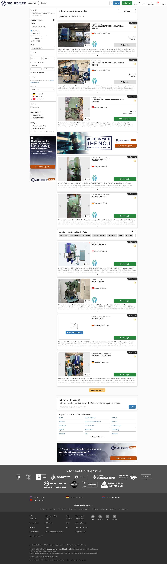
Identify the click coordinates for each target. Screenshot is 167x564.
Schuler (36, 41)
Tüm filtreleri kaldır (77, 16)
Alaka (127, 11)
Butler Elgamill (90, 418)
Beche (61, 418)
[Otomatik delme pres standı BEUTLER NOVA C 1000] (74, 364)
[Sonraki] (88, 35)
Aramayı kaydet (98, 390)
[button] (164, 3)
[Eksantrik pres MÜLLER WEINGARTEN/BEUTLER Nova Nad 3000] (74, 35)
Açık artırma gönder (125, 146)
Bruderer (62, 433)
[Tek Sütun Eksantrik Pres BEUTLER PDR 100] (74, 169)
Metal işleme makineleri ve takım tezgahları (43, 14)
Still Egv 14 (72, 509)
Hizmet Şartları (76, 560)
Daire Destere (90, 426)
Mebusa (115, 433)
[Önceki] (60, 35)
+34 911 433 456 (39, 500)
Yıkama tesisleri (84, 509)
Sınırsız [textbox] (35, 90)
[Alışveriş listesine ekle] (135, 26)
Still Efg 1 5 (61, 509)
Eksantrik (111, 235)
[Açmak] (97, 55)
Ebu (120, 235)
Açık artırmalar (38, 118)
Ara (117, 3)
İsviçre (38, 96)
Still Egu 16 (43, 509)
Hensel (114, 418)
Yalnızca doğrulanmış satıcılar (43, 131)
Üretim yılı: (33, 66)
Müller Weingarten (40, 36)
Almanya (39, 94)
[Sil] (111, 3)
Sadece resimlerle (39, 126)
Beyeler (61, 429)
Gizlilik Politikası (65, 560)
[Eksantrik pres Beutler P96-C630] (74, 254)
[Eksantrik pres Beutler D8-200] (74, 291)
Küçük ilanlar (38, 115)
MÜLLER (36, 33)
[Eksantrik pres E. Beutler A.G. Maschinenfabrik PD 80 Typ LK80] (74, 109)
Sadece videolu (39, 128)
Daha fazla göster (98, 437)
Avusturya (39, 99)
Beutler (36, 31)
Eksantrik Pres (99, 235)
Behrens (62, 422)
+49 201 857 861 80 (113, 497)
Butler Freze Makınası (93, 422)
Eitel (86, 433)
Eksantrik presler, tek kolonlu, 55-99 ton (75, 235)
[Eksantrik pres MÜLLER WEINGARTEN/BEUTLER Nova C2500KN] (74, 72)
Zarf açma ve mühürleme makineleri (104, 509)
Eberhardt (89, 429)
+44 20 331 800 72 (39, 497)
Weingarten (37, 38)
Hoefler (114, 422)
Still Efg (52, 509)
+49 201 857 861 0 (76, 497)
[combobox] (43, 89)
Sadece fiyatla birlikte (39, 62)
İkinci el (36, 107)
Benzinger (62, 426)
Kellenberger (116, 426)
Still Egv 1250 (123, 509)
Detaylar (125, 45)
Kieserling (115, 429)
